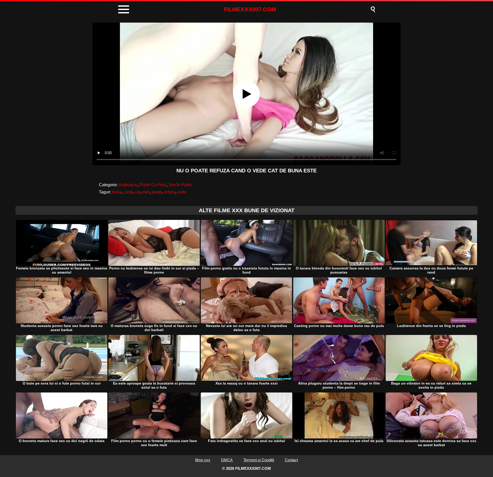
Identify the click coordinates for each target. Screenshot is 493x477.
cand (128, 192)
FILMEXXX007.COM (250, 9)
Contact (291, 460)
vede (181, 192)
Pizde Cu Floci (152, 185)
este (146, 192)
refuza (169, 192)
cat (137, 192)
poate (157, 192)
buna (116, 192)
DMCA (227, 460)
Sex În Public (180, 185)
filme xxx (202, 460)
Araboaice (128, 185)
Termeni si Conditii (258, 460)
